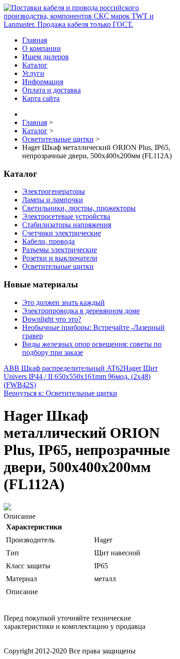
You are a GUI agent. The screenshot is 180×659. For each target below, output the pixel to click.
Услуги (33, 73)
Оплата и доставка (51, 90)
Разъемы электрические (59, 250)
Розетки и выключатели (59, 258)
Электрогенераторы (53, 191)
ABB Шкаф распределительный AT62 (63, 368)
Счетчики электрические (61, 233)
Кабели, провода (48, 241)
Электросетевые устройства (66, 216)
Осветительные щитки (58, 266)
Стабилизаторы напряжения (66, 225)
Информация (42, 82)
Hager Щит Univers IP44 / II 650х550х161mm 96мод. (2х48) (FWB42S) (81, 376)
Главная (34, 40)
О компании (41, 48)
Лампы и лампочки (52, 200)
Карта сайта (41, 98)
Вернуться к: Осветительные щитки (60, 393)
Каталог (35, 65)
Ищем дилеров (45, 57)
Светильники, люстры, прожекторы (79, 208)
